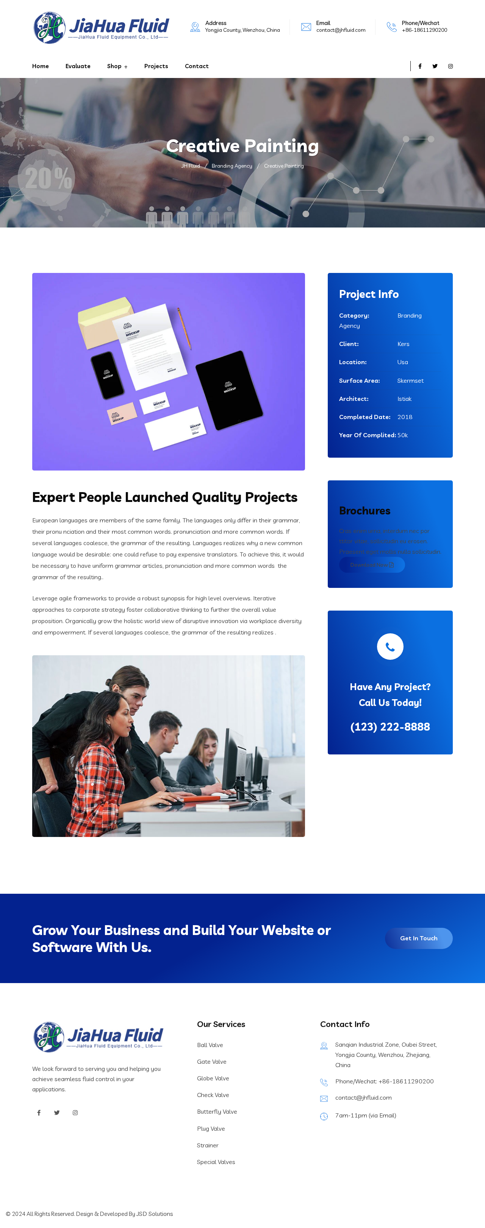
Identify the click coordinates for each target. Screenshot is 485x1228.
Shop (114, 66)
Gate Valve (212, 1061)
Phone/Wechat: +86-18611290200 (384, 1081)
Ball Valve (210, 1045)
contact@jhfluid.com (341, 29)
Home (40, 66)
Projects (156, 66)
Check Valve (213, 1095)
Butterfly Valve (217, 1111)
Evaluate (78, 66)
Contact (197, 66)
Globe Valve (213, 1078)
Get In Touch (419, 938)
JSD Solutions (154, 1213)
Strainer (208, 1145)
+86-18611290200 (424, 29)
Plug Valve (211, 1128)
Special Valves (216, 1162)
